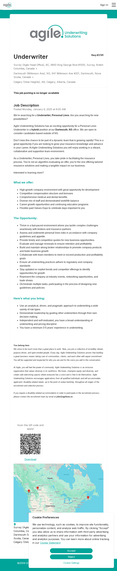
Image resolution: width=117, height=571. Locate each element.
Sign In (104, 4)
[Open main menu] (114, 5)
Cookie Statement (50, 542)
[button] (58, 493)
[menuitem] (7, 5)
